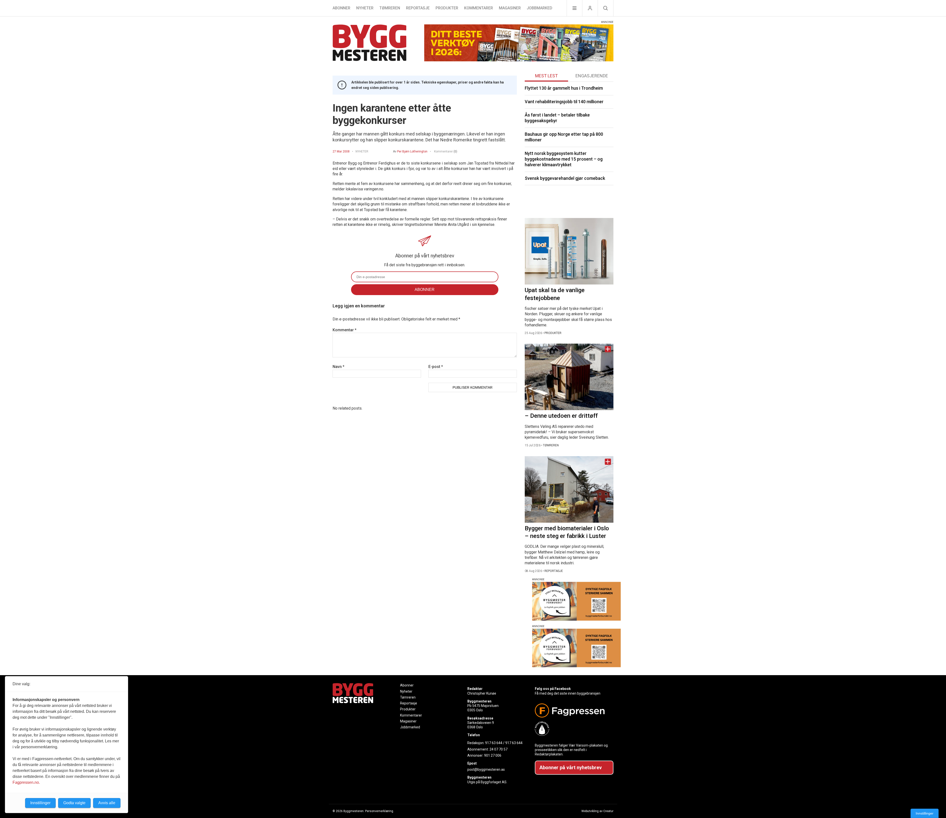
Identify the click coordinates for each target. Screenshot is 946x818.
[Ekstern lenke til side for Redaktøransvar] (572, 728)
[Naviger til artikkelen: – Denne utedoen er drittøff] (569, 377)
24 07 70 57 (498, 749)
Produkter (447, 8)
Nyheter (364, 8)
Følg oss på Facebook (553, 689)
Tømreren (389, 8)
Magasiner (510, 8)
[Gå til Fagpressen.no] (572, 710)
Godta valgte (74, 803)
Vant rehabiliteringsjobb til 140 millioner (564, 101)
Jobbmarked (539, 8)
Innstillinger (924, 813)
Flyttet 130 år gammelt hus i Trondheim (564, 88)
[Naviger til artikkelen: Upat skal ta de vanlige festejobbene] (569, 251)
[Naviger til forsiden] (369, 43)
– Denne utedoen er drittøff (561, 415)
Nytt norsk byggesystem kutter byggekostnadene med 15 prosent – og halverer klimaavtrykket (564, 159)
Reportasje (418, 8)
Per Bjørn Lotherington (412, 151)
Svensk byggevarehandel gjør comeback (565, 178)
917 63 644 (493, 743)
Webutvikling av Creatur (597, 811)
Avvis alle (106, 803)
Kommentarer (478, 8)
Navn (338, 366)
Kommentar (344, 330)
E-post (435, 366)
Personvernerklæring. (379, 811)
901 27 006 (492, 755)
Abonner (341, 8)
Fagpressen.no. (26, 782)
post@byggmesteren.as (486, 769)
